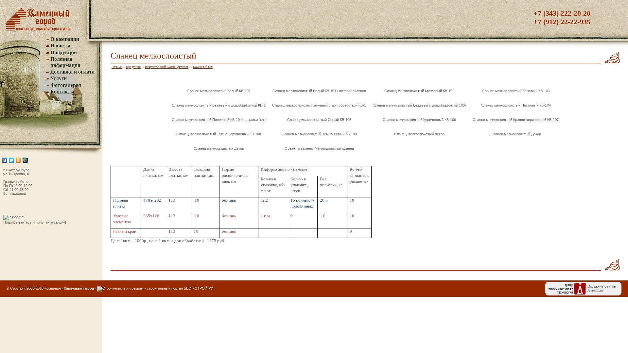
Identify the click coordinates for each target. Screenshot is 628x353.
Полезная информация (65, 62)
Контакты (62, 91)
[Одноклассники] (18, 160)
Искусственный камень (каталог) (167, 67)
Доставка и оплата (72, 72)
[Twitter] (11, 160)
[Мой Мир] (25, 160)
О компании (64, 39)
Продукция (63, 52)
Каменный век (203, 67)
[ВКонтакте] (4, 160)
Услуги (58, 78)
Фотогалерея (65, 85)
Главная (117, 67)
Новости (60, 45)
